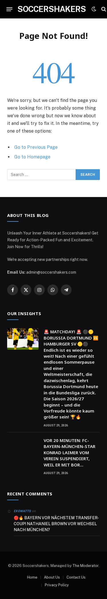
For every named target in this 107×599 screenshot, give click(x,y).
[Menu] (10, 9)
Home (32, 577)
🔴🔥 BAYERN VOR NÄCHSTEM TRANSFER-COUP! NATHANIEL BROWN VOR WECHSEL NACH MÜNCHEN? (56, 524)
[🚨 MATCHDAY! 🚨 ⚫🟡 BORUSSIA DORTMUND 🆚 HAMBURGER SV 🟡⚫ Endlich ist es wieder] (23, 339)
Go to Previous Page (36, 147)
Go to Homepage (32, 157)
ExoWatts (22, 511)
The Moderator (85, 566)
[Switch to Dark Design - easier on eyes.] (94, 9)
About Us (52, 577)
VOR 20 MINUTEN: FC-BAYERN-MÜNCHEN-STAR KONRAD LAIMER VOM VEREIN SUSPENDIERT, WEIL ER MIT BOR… (69, 452)
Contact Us (76, 577)
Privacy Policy (57, 585)
